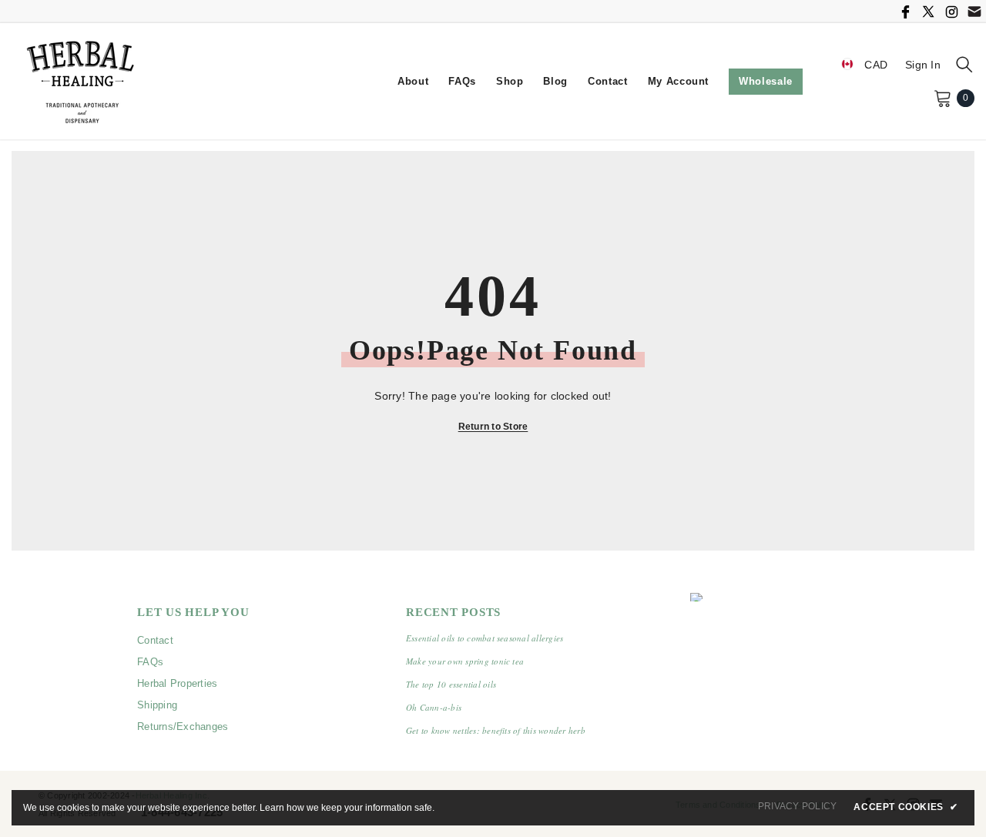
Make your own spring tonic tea (465, 661)
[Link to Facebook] (905, 11)
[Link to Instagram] (951, 11)
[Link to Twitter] (928, 11)
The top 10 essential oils (451, 684)
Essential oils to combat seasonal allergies (484, 638)
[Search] (964, 64)
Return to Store (493, 426)
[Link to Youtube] (974, 11)
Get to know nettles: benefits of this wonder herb (495, 730)
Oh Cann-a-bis (433, 707)
